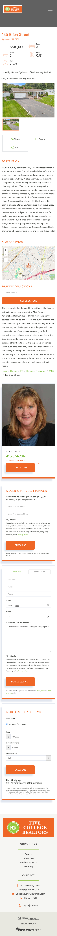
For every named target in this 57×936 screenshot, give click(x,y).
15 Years (23, 724)
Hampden (30, 371)
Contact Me (20, 467)
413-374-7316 (16, 456)
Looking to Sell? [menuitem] (28, 862)
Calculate (20, 769)
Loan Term (10, 718)
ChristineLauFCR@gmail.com (30, 893)
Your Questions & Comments (18, 622)
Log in (26, 905)
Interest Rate (11, 753)
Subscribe (20, 545)
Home (4, 371)
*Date (8, 600)
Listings (13, 371)
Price (8, 732)
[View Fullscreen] (6, 260)
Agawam (42, 371)
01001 (51, 371)
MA (21, 371)
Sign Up (34, 905)
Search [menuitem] (28, 854)
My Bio (38, 464)
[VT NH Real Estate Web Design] (28, 929)
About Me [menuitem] (28, 858)
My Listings (10, 461)
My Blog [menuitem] (28, 866)
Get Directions (28, 300)
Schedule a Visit (39, 572)
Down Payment (12, 743)
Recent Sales (20, 461)
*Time (8, 611)
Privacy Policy (22, 535)
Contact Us (17, 572)
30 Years (12, 724)
